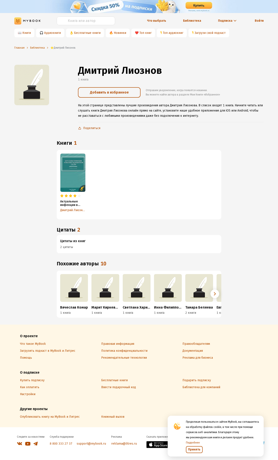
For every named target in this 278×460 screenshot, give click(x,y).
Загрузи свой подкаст (210, 33)
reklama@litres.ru (124, 443)
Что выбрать (156, 21)
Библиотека (192, 21)
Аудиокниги (52, 33)
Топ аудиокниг (173, 33)
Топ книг (145, 33)
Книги (26, 33)
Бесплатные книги (87, 33)
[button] (214, 293)
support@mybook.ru (91, 443)
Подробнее (193, 442)
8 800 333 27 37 (61, 443)
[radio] (62, 196)
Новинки (120, 33)
